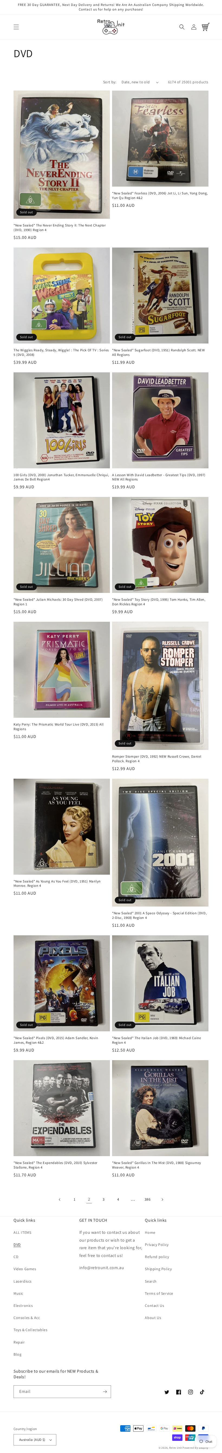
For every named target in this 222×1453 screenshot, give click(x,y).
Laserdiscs (23, 1281)
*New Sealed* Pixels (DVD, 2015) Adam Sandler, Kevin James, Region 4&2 (56, 1040)
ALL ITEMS (22, 1232)
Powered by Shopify (195, 1447)
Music (18, 1293)
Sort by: (109, 82)
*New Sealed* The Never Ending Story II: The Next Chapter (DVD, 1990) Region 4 (60, 227)
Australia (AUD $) (32, 1439)
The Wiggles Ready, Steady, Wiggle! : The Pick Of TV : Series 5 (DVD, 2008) (61, 352)
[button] (16, 27)
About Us (153, 1317)
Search (151, 1281)
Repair (19, 1342)
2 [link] (89, 1199)
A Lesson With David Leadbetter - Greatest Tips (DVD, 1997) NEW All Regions (158, 477)
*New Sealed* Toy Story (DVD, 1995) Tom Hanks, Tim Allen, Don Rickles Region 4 (158, 601)
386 (148, 1199)
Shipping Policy (158, 1268)
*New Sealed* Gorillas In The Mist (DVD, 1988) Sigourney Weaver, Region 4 (156, 1165)
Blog (17, 1354)
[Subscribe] (105, 1391)
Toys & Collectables (30, 1329)
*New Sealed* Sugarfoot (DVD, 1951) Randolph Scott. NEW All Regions (158, 352)
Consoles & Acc (27, 1317)
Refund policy (157, 1256)
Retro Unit (175, 1447)
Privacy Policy (156, 1244)
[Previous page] (60, 1199)
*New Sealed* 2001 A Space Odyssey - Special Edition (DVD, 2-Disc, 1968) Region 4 (159, 915)
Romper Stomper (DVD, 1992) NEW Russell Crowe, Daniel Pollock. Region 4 (156, 758)
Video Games (25, 1268)
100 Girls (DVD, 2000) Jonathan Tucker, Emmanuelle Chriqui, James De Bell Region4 (61, 477)
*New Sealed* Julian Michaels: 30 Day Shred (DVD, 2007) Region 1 (58, 601)
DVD (17, 1244)
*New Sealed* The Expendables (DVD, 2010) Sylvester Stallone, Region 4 (55, 1165)
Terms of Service (159, 1293)
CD (16, 1256)
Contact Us (154, 1305)
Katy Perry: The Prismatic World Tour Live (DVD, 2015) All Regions (58, 726)
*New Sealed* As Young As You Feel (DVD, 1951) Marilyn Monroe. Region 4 (57, 883)
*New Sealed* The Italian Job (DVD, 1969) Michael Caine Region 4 (156, 1040)
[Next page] (162, 1199)
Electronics (23, 1305)
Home (150, 1232)
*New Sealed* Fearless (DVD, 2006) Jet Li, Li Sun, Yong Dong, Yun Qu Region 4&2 (160, 195)
